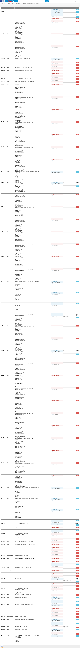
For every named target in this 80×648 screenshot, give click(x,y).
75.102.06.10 (2, 182)
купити (77, 9)
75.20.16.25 (2, 462)
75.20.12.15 (2, 350)
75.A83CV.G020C (3, 555)
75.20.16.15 (2, 437)
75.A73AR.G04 (3, 527)
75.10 (1, 171)
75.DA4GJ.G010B (3, 629)
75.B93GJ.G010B (3, 597)
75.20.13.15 (2, 375)
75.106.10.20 (2, 231)
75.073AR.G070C (3, 64)
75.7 (1, 498)
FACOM (8, 171)
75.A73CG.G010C (3, 541)
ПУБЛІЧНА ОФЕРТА (18, 3)
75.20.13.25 (2, 400)
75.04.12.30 (2, 33)
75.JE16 (2, 635)
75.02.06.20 (2, 18)
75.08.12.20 (2, 96)
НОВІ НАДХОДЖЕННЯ (4, 3)
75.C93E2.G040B (3, 608)
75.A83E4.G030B (3, 567)
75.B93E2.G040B (3, 578)
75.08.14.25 (2, 146)
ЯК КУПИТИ (9, 3)
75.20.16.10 (2, 425)
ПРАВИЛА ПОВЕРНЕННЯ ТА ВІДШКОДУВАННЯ (28, 3)
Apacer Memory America (10, 64)
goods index (5, 646)
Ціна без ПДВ (67, 1)
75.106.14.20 (2, 256)
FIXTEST (8, 18)
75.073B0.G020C (3, 70)
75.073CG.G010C (3, 78)
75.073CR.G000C (3, 81)
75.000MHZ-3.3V (3, 11)
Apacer (8, 58)
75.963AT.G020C (3, 523)
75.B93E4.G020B (3, 588)
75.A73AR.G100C (3, 533)
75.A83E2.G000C (3, 558)
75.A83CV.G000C (3, 552)
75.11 (1, 281)
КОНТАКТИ (37, 3)
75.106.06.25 (2, 206)
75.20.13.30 (2, 412)
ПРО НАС (13, 3)
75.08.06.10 (2, 84)
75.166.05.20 (2, 325)
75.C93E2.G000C (3, 604)
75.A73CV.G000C (3, 544)
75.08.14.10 (2, 109)
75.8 (1, 509)
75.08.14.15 (2, 121)
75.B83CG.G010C (3, 570)
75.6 (1, 487)
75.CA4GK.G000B (3, 626)
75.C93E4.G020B (3, 613)
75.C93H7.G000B (3, 619)
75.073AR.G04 (3, 58)
